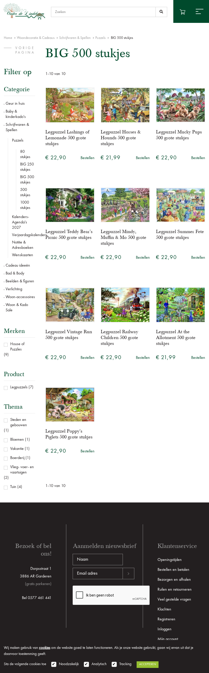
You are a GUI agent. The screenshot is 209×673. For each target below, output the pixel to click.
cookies (44, 648)
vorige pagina (25, 50)
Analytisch (99, 664)
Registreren (166, 619)
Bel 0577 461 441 (36, 598)
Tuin (13, 487)
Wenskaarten (22, 255)
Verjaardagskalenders (23, 235)
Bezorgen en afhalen (174, 580)
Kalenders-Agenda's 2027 (20, 222)
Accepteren (147, 664)
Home (8, 38)
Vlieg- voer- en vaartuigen (22, 470)
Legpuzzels (19, 387)
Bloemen (17, 440)
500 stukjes (25, 192)
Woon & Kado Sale (17, 307)
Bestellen (88, 158)
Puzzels (100, 38)
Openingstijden (170, 560)
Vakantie (17, 449)
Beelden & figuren (20, 281)
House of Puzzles (17, 346)
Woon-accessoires (20, 297)
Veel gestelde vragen (174, 600)
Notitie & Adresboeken (22, 245)
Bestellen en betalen (173, 570)
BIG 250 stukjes (27, 167)
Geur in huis (15, 104)
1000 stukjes (25, 205)
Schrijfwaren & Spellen (75, 38)
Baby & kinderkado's (16, 114)
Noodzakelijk (69, 664)
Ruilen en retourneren (175, 590)
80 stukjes (25, 154)
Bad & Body (15, 273)
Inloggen (165, 629)
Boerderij (17, 458)
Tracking (125, 664)
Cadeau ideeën (18, 266)
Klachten (164, 609)
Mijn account (168, 639)
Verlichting (14, 289)
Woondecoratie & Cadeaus (36, 38)
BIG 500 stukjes (27, 180)
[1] (161, 12)
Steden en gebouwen (18, 422)
